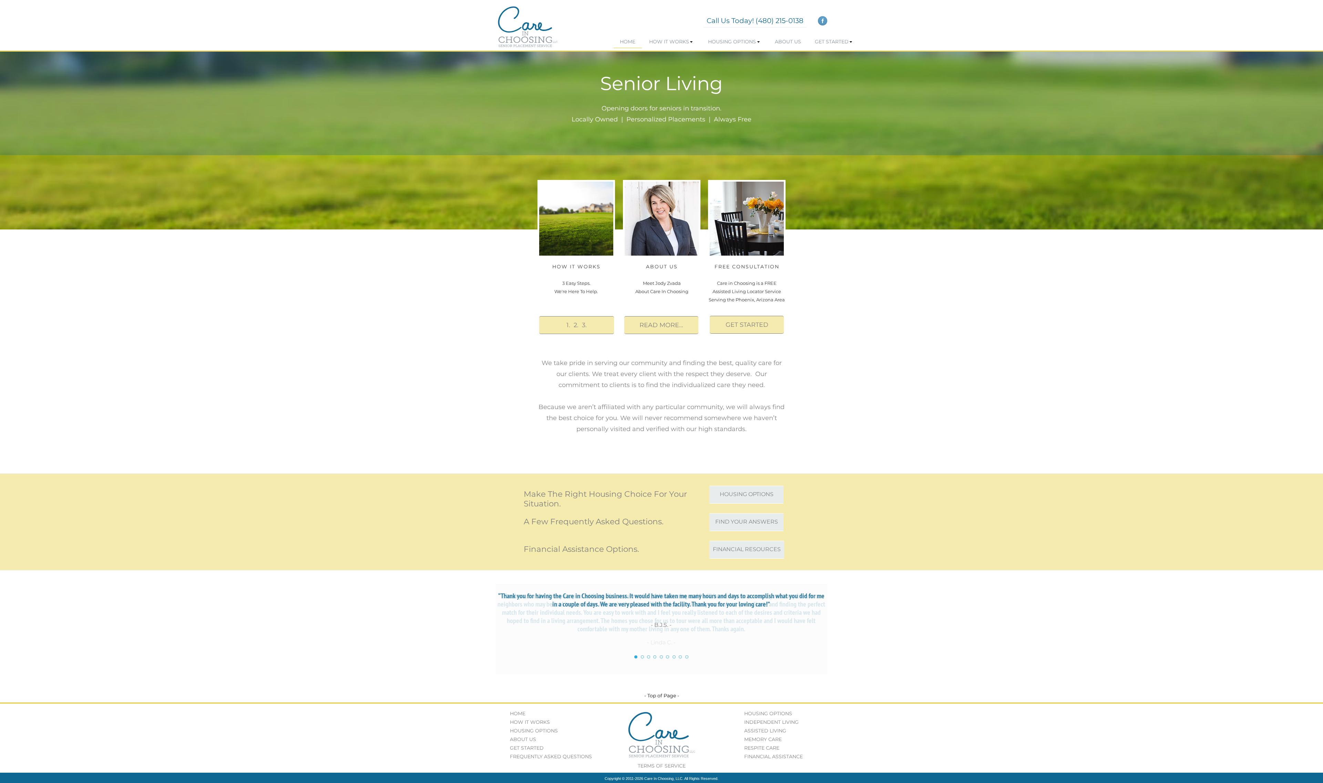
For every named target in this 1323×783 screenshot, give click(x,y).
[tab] (635, 656)
